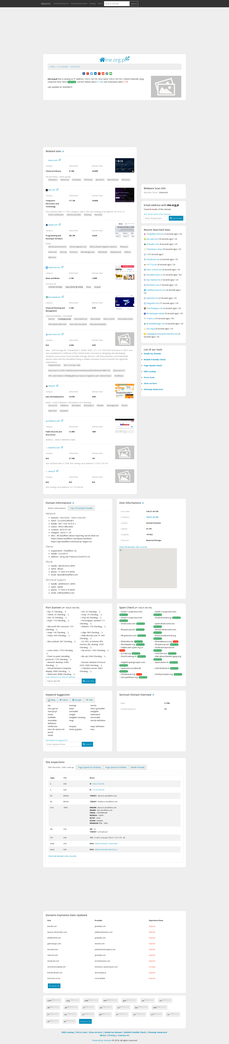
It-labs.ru (150, 318)
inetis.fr (51, 471)
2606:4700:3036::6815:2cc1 (106, 849)
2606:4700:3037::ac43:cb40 (106, 843)
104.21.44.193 (152, 517)
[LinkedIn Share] (95, 73)
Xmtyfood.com (153, 259)
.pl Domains (63, 66)
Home (52, 66)
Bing (53, 699)
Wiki (91, 699)
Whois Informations (57, 508)
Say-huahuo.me (153, 279)
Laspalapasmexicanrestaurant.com (162, 333)
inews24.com (54, 267)
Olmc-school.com (154, 269)
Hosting (92, 3)
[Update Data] (62, 151)
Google (78, 699)
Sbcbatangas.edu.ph (155, 313)
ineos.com (53, 160)
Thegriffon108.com (155, 234)
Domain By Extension (79, 3)
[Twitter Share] (91, 73)
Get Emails (177, 218)
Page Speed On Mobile (115, 767)
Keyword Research (61, 3)
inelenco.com (54, 420)
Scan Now (89, 681)
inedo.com (53, 225)
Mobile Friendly (138, 767)
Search (134, 3)
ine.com (51, 190)
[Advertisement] (114, 28)
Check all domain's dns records (133, 547)
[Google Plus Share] (87, 73)
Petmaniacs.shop (154, 249)
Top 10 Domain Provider (81, 508)
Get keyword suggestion (57, 740)
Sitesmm (46, 3)
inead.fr (51, 386)
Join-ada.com (152, 239)
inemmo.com (54, 447)
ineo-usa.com (54, 334)
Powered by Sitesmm (102, 1040)
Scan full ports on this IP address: (61, 677)
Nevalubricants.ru (154, 274)
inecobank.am (54, 297)
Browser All (54, 986)
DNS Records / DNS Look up (61, 767)
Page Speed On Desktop (89, 767)
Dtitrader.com (152, 244)
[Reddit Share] (107, 73)
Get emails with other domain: (157, 214)
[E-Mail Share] (110, 73)
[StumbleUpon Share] (103, 73)
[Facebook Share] (83, 73)
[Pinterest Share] (99, 73)
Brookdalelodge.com (155, 323)
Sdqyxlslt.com (152, 303)
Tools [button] (100, 3)
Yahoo (65, 699)
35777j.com (151, 264)
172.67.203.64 (98, 790)
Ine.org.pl (75, 66)
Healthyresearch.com (156, 290)
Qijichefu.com (152, 298)
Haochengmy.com (154, 308)
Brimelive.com (152, 285)
